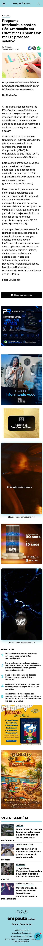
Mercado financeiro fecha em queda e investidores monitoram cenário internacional (19, 893)
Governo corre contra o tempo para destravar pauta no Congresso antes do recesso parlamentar (21, 834)
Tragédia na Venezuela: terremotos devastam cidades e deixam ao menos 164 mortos (21, 873)
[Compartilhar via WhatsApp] (38, 48)
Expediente (25, 924)
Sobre (15, 924)
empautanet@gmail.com (21, 933)
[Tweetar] (34, 48)
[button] (38, 936)
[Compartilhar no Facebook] (30, 48)
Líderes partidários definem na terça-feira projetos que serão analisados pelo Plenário (21, 854)
